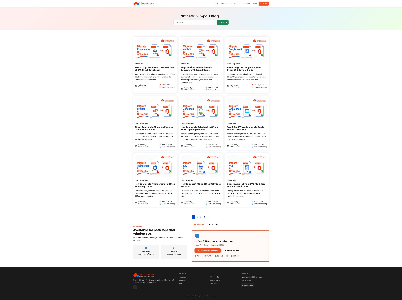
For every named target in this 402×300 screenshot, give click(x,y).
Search (223, 22)
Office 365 (139, 64)
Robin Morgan (143, 86)
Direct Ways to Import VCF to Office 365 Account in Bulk (246, 185)
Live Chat (263, 3)
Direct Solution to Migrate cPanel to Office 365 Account (154, 128)
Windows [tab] (200, 224)
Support (247, 3)
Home (215, 3)
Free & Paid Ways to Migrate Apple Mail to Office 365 (245, 128)
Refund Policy (215, 280)
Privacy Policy (215, 277)
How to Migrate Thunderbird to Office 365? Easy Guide (155, 185)
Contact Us (236, 3)
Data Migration (233, 64)
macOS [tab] (215, 224)
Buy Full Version (233, 250)
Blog (255, 3)
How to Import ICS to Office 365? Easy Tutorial (201, 185)
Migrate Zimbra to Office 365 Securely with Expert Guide (196, 68)
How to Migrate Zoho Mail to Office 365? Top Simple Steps (199, 128)
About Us (224, 3)
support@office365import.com (252, 277)
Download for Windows (209, 250)
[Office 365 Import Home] (143, 3)
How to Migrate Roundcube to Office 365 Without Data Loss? (154, 68)
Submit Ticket (246, 280)
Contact (182, 280)
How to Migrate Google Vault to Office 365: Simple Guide (244, 68)
